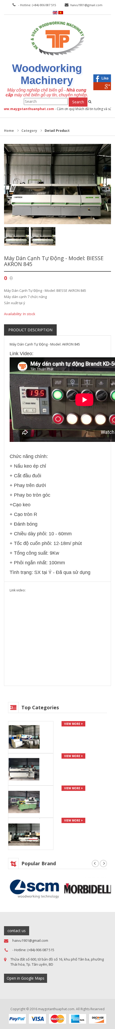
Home (9, 130)
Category (29, 130)
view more (72, 724)
